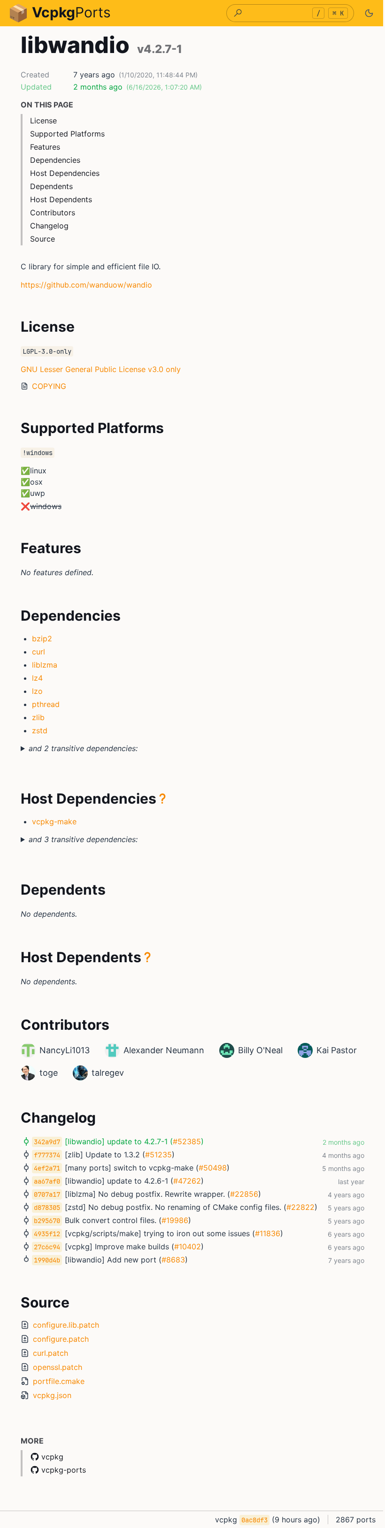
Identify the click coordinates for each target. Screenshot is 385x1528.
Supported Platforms (67, 133)
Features (45, 147)
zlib (38, 717)
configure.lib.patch (63, 1325)
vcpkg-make (51, 821)
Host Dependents (61, 199)
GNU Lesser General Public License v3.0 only (101, 369)
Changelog (49, 225)
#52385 (183, 1141)
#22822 (297, 1207)
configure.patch (57, 1339)
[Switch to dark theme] (369, 13)
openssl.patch (54, 1367)
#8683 (170, 1259)
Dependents (51, 186)
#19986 (171, 1220)
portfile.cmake (55, 1381)
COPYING (49, 386)
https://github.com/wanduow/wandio (86, 284)
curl (38, 651)
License (43, 120)
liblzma (44, 664)
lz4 (37, 678)
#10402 (184, 1246)
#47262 (184, 1181)
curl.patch (47, 1353)
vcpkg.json (49, 1395)
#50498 (209, 1167)
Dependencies (55, 160)
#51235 (155, 1154)
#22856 (241, 1194)
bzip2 (42, 638)
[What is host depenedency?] (159, 798)
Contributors (52, 212)
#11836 (264, 1233)
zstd (39, 730)
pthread (46, 704)
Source (42, 238)
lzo (37, 691)
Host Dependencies (65, 173)
